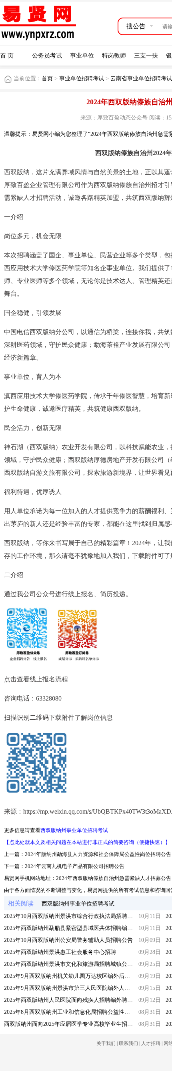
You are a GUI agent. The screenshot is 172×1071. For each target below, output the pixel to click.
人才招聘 (150, 1043)
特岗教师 (114, 55)
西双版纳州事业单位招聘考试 (74, 830)
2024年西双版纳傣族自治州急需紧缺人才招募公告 (113, 878)
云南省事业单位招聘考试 (141, 79)
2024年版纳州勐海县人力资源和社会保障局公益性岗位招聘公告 (98, 854)
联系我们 (128, 1043)
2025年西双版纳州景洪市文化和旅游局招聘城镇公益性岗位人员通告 (88, 964)
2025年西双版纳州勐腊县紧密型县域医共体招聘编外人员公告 (79, 928)
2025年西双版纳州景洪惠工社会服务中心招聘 (60, 952)
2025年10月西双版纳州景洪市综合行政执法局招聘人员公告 (77, 916)
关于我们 (106, 1043)
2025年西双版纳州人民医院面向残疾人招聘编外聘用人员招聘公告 (85, 1000)
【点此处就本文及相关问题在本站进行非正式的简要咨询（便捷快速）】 (87, 842)
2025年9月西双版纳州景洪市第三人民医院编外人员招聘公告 (78, 988)
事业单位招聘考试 (81, 79)
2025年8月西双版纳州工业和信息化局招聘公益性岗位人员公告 (81, 1012)
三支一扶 (146, 55)
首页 (47, 79)
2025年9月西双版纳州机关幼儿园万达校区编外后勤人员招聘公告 (84, 976)
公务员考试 (47, 55)
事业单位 (82, 55)
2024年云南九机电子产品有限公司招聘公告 (74, 866)
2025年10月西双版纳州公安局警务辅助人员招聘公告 (68, 940)
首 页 (7, 55)
